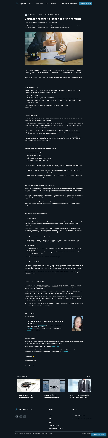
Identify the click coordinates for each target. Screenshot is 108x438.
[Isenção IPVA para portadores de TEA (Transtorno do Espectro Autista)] (28, 385)
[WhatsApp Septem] (24, 416)
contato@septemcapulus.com (83, 419)
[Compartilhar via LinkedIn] (29, 365)
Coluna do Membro (30, 360)
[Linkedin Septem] (16, 416)
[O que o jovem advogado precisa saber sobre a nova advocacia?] (79, 385)
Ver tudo (88, 376)
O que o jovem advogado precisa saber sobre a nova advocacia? (79, 396)
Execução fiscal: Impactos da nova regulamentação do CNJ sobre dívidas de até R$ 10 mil (53, 396)
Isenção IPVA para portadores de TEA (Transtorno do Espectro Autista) (28, 396)
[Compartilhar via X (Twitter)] (25, 365)
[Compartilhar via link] (33, 365)
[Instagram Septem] (20, 416)
